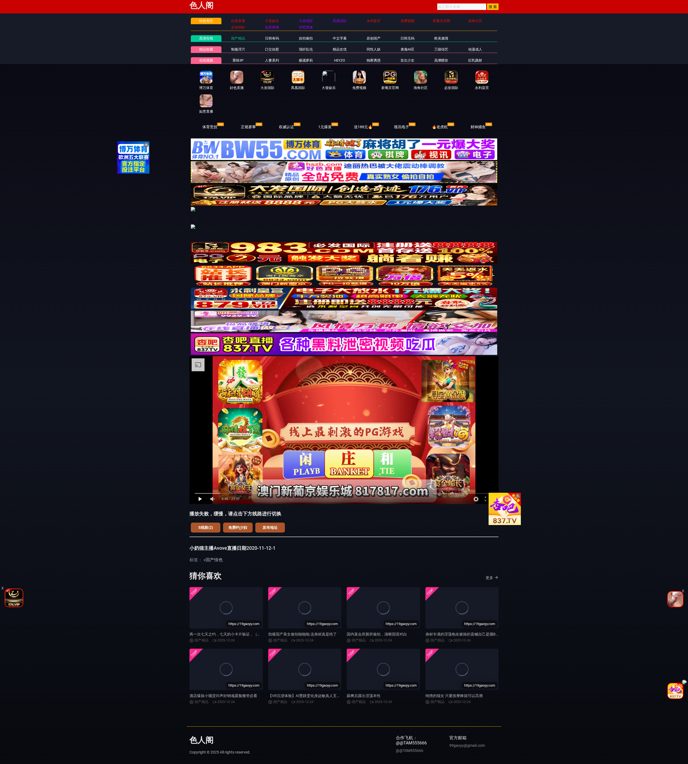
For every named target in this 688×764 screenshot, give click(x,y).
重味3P (237, 60)
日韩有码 (272, 38)
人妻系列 (272, 60)
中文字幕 (340, 38)
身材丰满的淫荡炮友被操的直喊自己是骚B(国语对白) (469, 634)
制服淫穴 (238, 49)
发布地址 (270, 527)
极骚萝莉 (306, 60)
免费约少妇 (237, 527)
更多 (489, 578)
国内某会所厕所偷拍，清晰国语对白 (377, 634)
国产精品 (238, 38)
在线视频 (206, 60)
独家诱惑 (374, 60)
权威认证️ (286, 127)
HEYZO (339, 60)
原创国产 (374, 38)
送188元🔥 (363, 127)
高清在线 (206, 38)
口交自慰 (272, 49)
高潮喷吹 (441, 60)
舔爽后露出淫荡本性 (364, 696)
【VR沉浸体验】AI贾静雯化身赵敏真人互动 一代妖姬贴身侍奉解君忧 (325, 696)
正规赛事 (248, 127)
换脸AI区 (407, 49)
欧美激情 (441, 38)
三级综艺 (441, 49)
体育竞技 (209, 127)
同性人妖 (374, 49)
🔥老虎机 (440, 127)
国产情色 (214, 559)
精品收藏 (206, 49)
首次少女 (407, 60)
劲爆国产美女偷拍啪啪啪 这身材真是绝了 (302, 634)
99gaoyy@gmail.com (467, 745)
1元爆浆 (325, 127)
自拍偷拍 (306, 38)
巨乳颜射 (475, 60)
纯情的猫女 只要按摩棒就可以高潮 (454, 696)
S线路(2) (205, 527)
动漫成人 (475, 49)
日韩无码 (407, 38)
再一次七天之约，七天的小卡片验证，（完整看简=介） (235, 634)
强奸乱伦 (306, 49)
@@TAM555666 (409, 750)
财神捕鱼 (478, 127)
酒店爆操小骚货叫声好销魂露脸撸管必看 (223, 696)
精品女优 (340, 49)
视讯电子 (401, 127)
